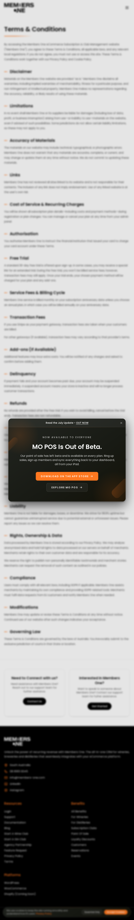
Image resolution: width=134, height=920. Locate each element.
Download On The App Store (65, 476)
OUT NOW (82, 422)
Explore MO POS (64, 487)
